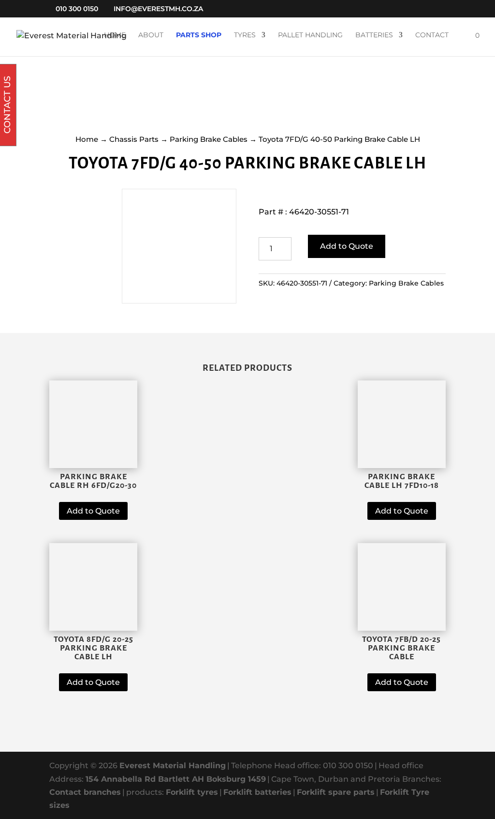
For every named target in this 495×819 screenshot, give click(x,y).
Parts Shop (198, 35)
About (150, 35)
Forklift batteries (257, 792)
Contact (432, 35)
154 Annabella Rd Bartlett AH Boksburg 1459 (176, 779)
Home (115, 35)
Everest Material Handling (172, 765)
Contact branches (85, 792)
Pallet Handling (310, 35)
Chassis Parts (134, 139)
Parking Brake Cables (209, 139)
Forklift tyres (192, 792)
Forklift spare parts (336, 792)
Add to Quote (346, 246)
